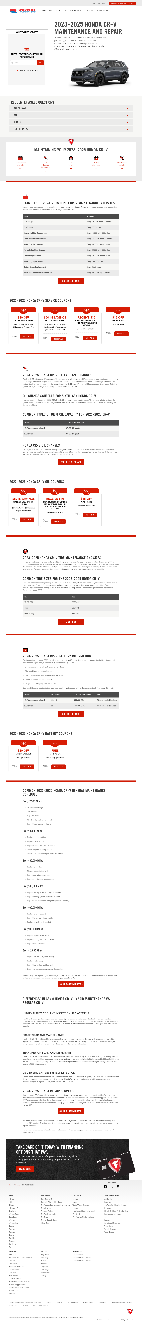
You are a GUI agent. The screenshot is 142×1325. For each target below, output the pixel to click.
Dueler (11, 1235)
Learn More (25, 1169)
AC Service (108, 1199)
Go (40, 62)
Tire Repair (76, 1214)
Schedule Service (71, 281)
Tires (43, 11)
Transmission (108, 1226)
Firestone (23, 11)
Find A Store (102, 11)
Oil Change (45, 1269)
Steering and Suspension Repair (84, 1211)
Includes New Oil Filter (55, 512)
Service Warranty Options (82, 1260)
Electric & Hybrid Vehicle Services (116, 1211)
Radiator (107, 1220)
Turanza (12, 1229)
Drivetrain (107, 1208)
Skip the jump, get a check (55, 757)
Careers (12, 1260)
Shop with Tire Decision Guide (51, 1202)
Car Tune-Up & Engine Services (115, 1205)
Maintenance (45, 1272)
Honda (17, 1185)
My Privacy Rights (73, 1302)
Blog (93, 3)
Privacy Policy (103, 1302)
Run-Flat (12, 1238)
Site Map (25, 1305)
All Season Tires (14, 1208)
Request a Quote (88, 1302)
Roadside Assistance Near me (19, 1281)
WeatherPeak (14, 1214)
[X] (112, 1188)
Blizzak (11, 1205)
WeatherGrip (13, 1223)
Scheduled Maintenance (112, 1223)
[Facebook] (105, 1188)
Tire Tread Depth (47, 1217)
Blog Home (45, 1254)
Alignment (76, 1199)
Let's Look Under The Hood (86, 329)
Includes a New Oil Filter (86, 506)
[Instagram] (118, 1188)
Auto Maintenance (72, 11)
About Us (12, 1254)
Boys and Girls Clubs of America (20, 1257)
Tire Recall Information (48, 1214)
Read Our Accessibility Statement (122, 1302)
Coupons (89, 11)
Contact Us (102, 3)
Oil (105, 1217)
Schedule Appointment (17, 1284)
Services (75, 1208)
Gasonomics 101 (15, 1269)
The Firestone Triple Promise (19, 1287)
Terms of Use (13, 1305)
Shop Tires (71, 622)
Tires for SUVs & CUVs (49, 1220)
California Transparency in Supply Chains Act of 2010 (25, 1302)
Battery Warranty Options (82, 1257)
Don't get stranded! (24, 757)
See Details (27, 336)
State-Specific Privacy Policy (41, 1305)
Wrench (12, 1293)
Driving (43, 1275)
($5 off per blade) (118, 324)
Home (11, 1185)
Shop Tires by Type (47, 1199)
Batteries (107, 1202)
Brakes (75, 1202)
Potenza (12, 1232)
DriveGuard (13, 1217)
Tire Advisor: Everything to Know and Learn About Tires (60, 1205)
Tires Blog (44, 1257)
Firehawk (12, 1241)
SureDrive (12, 1244)
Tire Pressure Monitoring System (84, 1217)
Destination (13, 1211)
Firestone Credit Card (17, 1266)
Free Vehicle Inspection (112, 1214)
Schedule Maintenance (71, 984)
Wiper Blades (109, 1232)
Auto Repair (54, 11)
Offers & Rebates (15, 1278)
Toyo (10, 1247)
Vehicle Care (13, 1290)
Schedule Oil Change (71, 462)
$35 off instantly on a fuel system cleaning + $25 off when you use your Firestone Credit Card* (55, 327)
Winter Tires (45, 1223)
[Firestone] (130, 1312)
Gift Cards (12, 1272)
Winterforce (13, 1220)
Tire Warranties (46, 1208)
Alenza (11, 1199)
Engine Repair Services (81, 1205)
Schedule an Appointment (122, 3)
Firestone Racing (47, 1211)
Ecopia (11, 1226)
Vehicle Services (110, 1229)
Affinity (11, 1202)
